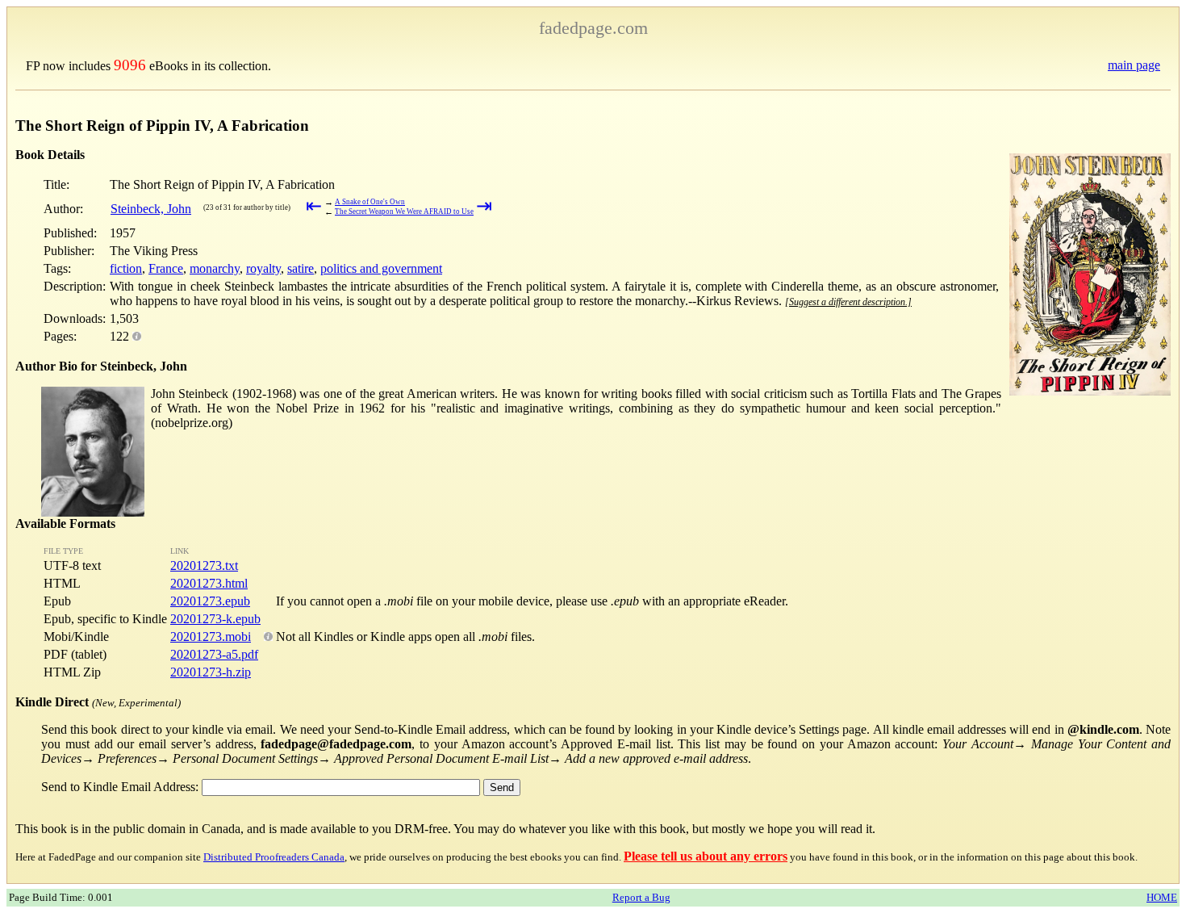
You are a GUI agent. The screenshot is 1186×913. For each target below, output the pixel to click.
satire (300, 268)
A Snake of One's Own (370, 202)
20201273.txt (204, 565)
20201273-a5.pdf (214, 654)
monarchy (215, 268)
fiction (126, 268)
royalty (263, 268)
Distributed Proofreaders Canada (274, 857)
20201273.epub (210, 601)
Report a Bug (641, 897)
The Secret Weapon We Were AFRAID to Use (404, 211)
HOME (1161, 897)
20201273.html (209, 583)
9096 (130, 65)
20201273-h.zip (210, 672)
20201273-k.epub (215, 619)
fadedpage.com (593, 28)
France (165, 268)
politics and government (381, 268)
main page (1134, 65)
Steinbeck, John (151, 209)
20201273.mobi (210, 636)
